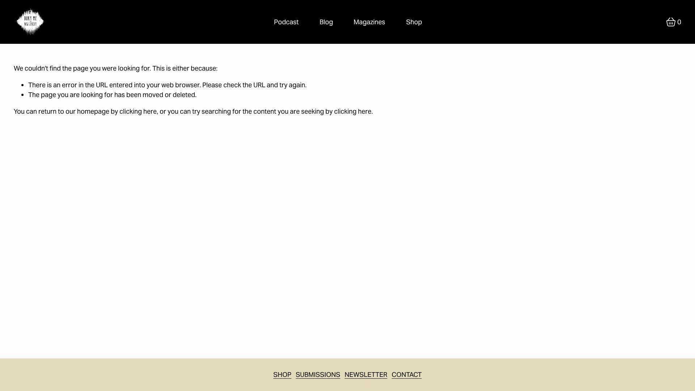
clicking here (138, 111)
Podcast (286, 22)
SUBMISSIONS (318, 374)
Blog (326, 22)
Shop (414, 22)
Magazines (369, 22)
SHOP (282, 374)
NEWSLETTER (366, 374)
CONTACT (407, 374)
